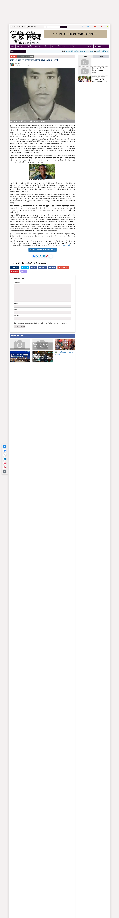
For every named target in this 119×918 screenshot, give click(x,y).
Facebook (15, 267)
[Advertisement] (52, 12)
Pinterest (15, 271)
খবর (53, 46)
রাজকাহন (30, 56)
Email (16, 309)
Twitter (25, 267)
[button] (51, 256)
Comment (18, 283)
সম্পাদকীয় (29, 46)
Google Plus (64, 267)
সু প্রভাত (89, 46)
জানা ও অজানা (99, 46)
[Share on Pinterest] (47, 256)
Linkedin (43, 267)
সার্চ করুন (63, 27)
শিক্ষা (46, 46)
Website (16, 315)
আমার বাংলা (38, 46)
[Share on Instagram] (43, 256)
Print (24, 271)
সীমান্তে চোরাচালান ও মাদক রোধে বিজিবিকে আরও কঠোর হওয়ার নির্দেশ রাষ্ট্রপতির (65, 345)
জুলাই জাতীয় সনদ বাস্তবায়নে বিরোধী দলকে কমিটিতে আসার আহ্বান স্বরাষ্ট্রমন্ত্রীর (41, 358)
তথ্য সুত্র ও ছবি (66, 245)
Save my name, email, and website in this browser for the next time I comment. (40, 323)
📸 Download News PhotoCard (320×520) (42, 249)
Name (16, 303)
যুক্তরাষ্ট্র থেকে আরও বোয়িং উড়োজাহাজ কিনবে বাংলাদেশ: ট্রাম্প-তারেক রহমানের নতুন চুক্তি (19, 358)
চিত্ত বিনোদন (61, 46)
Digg (34, 267)
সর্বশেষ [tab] (85, 56)
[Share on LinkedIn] (40, 256)
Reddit (53, 267)
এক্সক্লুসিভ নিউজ (23, 56)
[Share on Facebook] (33, 256)
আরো (81, 46)
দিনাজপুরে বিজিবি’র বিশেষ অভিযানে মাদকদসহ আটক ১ (69, 51)
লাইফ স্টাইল (72, 46)
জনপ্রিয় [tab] (101, 56)
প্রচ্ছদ (12, 46)
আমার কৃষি (20, 46)
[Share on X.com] (37, 256)
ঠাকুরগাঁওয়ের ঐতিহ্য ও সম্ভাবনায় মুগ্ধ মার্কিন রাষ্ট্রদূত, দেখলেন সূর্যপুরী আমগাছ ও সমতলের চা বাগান (99, 81)
